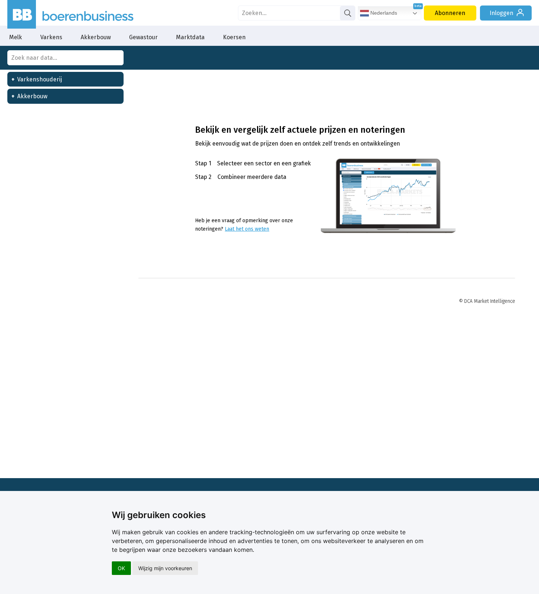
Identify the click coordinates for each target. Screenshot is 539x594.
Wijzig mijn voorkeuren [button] (165, 568)
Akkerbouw (96, 37)
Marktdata (190, 37)
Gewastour (143, 37)
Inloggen (501, 13)
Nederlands (383, 13)
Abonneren (450, 13)
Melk (15, 37)
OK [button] (121, 568)
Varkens (51, 37)
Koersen (234, 37)
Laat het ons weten (247, 229)
